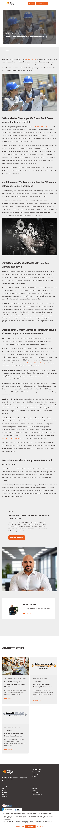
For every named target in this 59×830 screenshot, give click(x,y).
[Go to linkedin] (30, 613)
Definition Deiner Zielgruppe (41, 127)
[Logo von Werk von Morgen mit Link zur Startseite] (8, 771)
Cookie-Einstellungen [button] (19, 826)
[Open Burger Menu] (52, 3)
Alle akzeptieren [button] (29, 826)
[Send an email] (24, 613)
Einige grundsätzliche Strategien (36, 363)
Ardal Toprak (10, 33)
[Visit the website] (27, 613)
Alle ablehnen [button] (40, 826)
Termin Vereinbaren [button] (16, 537)
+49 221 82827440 (36, 769)
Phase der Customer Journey (10, 438)
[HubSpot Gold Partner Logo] (14, 806)
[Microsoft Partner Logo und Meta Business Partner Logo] (14, 810)
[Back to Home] (11, 3)
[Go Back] (29, 50)
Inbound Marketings (30, 59)
